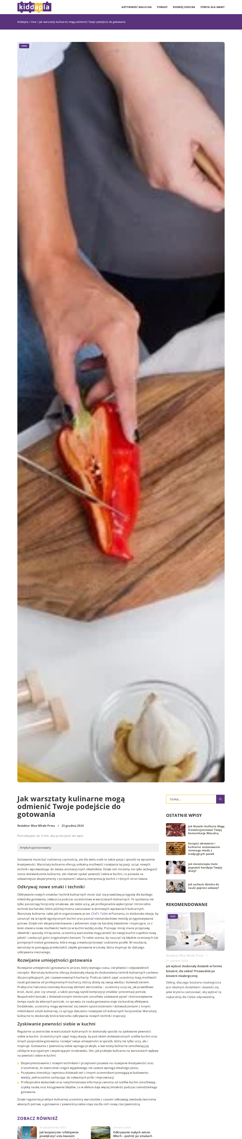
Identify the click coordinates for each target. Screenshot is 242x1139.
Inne (24, 45)
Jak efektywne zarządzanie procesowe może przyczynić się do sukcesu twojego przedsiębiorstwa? (194, 971)
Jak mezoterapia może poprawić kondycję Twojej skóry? (205, 867)
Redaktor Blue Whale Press (36, 825)
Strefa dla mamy (213, 7)
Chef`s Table (99, 914)
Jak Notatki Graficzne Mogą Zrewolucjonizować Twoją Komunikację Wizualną (206, 830)
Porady (162, 7)
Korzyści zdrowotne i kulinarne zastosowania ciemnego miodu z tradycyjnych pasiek (204, 849)
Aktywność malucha (137, 7)
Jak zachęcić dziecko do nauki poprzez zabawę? (203, 886)
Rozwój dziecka (184, 7)
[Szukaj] (220, 799)
